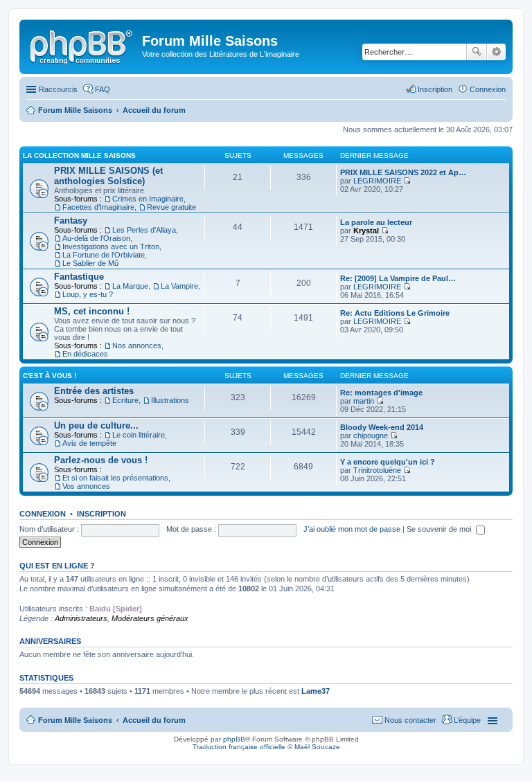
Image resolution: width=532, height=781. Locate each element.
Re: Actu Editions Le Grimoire (395, 313)
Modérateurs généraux (150, 618)
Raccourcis (58, 89)
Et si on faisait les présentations (115, 478)
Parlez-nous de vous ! (101, 460)
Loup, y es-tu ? (87, 294)
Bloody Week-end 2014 (381, 427)
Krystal (366, 230)
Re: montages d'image (381, 392)
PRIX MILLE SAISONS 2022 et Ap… (403, 172)
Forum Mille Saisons (75, 720)
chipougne (370, 435)
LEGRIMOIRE (377, 181)
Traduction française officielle (239, 747)
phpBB (234, 739)
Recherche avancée (496, 52)
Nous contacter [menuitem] (410, 720)
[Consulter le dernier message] (407, 181)
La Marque (130, 286)
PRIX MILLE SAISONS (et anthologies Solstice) (108, 175)
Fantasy (70, 220)
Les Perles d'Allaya (144, 230)
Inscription (101, 514)
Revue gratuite (171, 207)
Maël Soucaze (317, 747)
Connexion (42, 514)
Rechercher (476, 52)
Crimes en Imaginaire (148, 199)
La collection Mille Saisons (79, 155)
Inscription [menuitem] (435, 89)
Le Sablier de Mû (90, 263)
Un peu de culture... (96, 425)
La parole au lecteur (376, 222)
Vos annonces (86, 486)
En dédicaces (85, 354)
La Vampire (179, 286)
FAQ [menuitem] (102, 89)
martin (363, 401)
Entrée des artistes (94, 391)
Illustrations (170, 400)
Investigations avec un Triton (110, 246)
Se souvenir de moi (440, 529)
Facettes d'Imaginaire (98, 207)
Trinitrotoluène (377, 470)
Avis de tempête (89, 443)
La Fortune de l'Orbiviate (103, 255)
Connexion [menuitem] (488, 89)
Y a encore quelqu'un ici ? (387, 462)
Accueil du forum (154, 720)
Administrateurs (81, 618)
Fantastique (79, 276)
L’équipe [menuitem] (467, 720)
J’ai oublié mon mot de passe (351, 529)
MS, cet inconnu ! (92, 311)
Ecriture (125, 400)
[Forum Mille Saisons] (82, 45)
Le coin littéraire (138, 435)
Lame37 (315, 691)
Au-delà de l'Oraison (96, 238)
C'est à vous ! (49, 375)
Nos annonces (136, 345)
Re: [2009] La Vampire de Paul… (398, 278)
